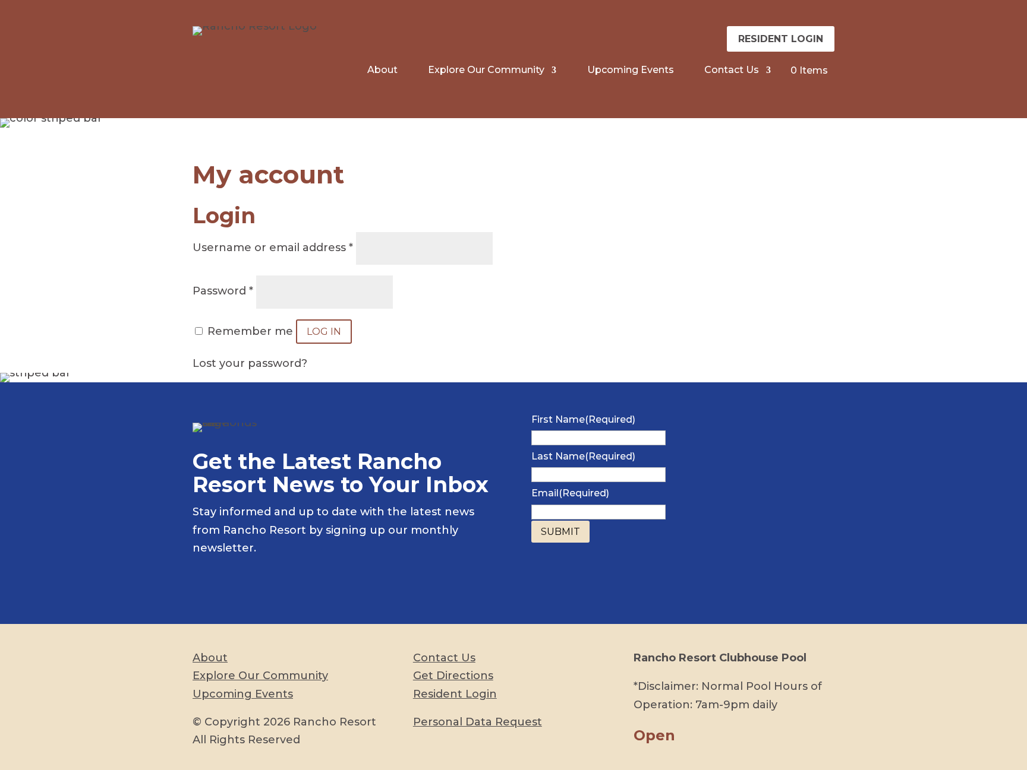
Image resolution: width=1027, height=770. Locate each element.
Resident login (780, 39)
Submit (560, 531)
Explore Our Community (486, 70)
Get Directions (453, 675)
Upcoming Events (630, 70)
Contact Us (731, 70)
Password (223, 290)
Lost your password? (250, 363)
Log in (324, 331)
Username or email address (273, 247)
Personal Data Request (477, 721)
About (382, 70)
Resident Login (455, 694)
